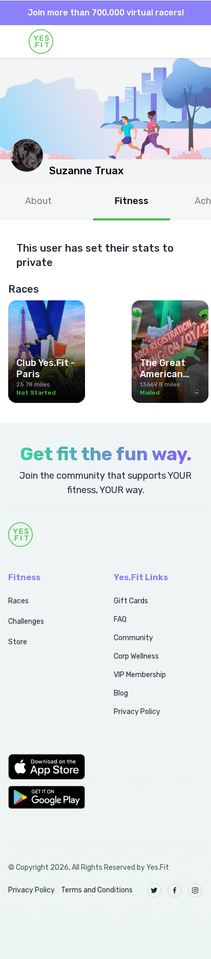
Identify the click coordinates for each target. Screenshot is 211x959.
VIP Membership (140, 674)
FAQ (120, 619)
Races (18, 601)
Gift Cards (131, 601)
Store (17, 642)
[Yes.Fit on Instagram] (195, 890)
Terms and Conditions (97, 890)
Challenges (26, 621)
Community (133, 638)
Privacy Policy (137, 711)
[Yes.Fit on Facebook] (174, 890)
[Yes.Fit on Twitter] (154, 890)
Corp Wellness (136, 656)
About (38, 201)
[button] (49, 767)
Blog (121, 693)
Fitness (132, 201)
